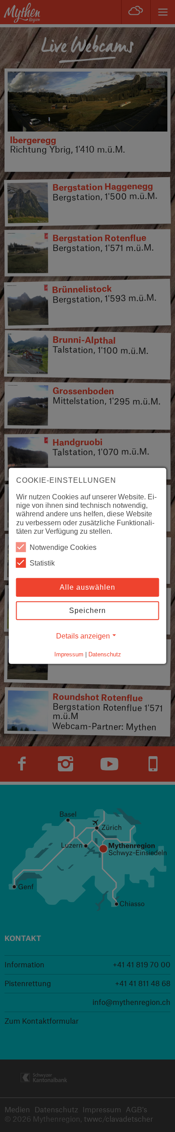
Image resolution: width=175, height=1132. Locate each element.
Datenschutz (104, 654)
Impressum (68, 654)
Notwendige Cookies (63, 547)
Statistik (42, 563)
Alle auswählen (87, 587)
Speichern (87, 610)
